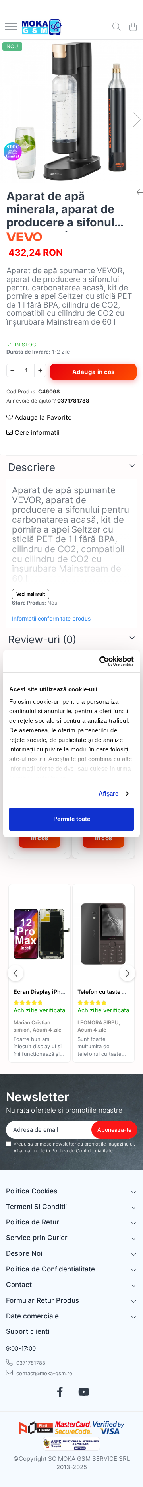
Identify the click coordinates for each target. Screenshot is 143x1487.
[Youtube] (83, 1392)
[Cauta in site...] (116, 27)
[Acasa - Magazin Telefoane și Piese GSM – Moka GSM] (42, 27)
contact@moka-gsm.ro (43, 1373)
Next (136, 119)
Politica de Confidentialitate (82, 1151)
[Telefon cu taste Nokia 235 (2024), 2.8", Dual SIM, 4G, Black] (103, 934)
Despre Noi (24, 1253)
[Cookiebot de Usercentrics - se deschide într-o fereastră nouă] (101, 661)
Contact (19, 1284)
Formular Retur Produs (42, 1300)
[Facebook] (60, 1392)
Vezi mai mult (30, 594)
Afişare (109, 793)
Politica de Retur (32, 1222)
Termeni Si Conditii (36, 1207)
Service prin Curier (37, 1238)
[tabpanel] (71, 111)
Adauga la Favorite (42, 417)
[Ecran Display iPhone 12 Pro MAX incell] (39, 934)
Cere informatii (36, 432)
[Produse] (10, 27)
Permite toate (71, 819)
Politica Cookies (31, 1191)
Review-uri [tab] (42, 639)
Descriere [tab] (31, 467)
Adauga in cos (93, 372)
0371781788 (30, 1363)
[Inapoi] (137, 192)
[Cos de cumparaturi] (133, 27)
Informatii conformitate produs (51, 618)
